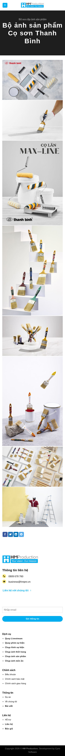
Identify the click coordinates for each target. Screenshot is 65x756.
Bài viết (9, 706)
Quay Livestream (13, 638)
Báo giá (9, 729)
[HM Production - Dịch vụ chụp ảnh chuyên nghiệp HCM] (32, 5)
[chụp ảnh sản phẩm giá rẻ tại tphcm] (32, 120)
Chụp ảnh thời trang (15, 652)
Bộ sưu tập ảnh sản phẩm (32, 19)
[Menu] (5, 5)
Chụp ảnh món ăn (14, 661)
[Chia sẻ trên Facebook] (5, 534)
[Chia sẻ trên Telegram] (21, 534)
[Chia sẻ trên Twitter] (10, 534)
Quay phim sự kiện (14, 643)
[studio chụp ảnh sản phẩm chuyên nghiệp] (32, 401)
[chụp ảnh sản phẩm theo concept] (32, 467)
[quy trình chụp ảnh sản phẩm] (32, 183)
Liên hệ (9, 724)
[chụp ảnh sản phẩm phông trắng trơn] (32, 336)
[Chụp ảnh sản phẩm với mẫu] (32, 507)
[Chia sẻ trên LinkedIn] (15, 534)
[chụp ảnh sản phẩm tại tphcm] (32, 270)
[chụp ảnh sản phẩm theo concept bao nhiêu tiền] (32, 80)
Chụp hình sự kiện (14, 647)
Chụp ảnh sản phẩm (15, 656)
